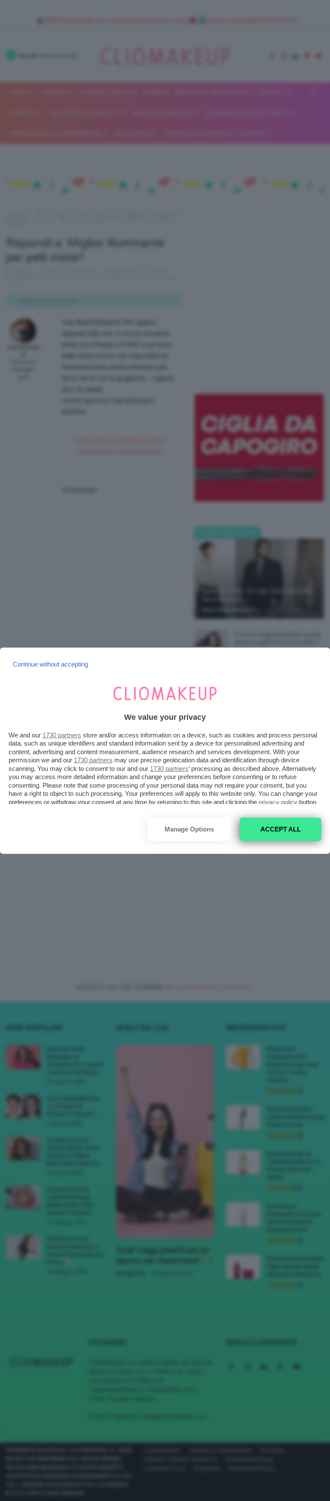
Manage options (189, 829)
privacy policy (278, 802)
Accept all (280, 829)
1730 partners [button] (62, 735)
